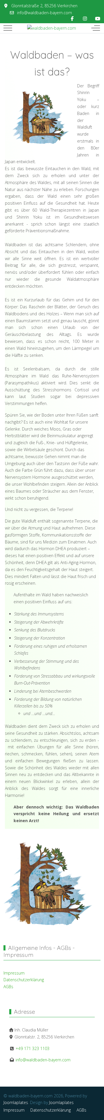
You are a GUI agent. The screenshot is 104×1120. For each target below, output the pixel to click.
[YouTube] (98, 18)
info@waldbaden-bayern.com (44, 12)
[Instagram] (85, 18)
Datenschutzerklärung (23, 979)
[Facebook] (72, 18)
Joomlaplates (15, 1102)
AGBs (8, 986)
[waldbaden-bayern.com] (51, 28)
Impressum (14, 973)
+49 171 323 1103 (31, 1048)
